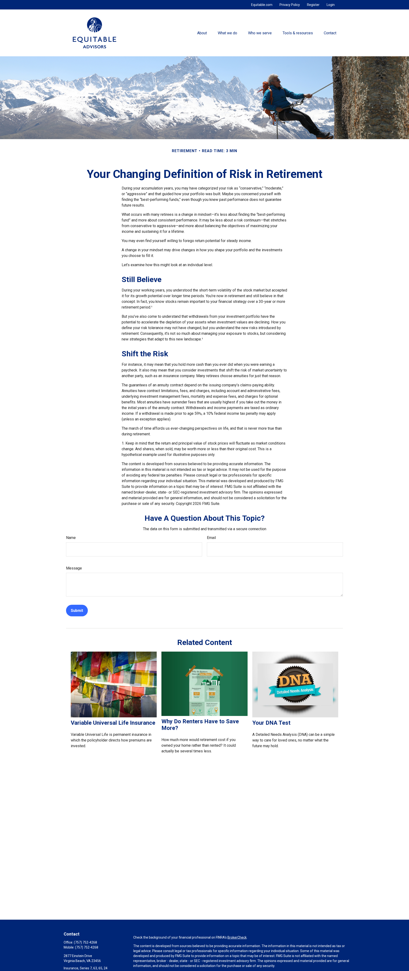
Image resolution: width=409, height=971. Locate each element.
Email (211, 537)
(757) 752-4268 (85, 942)
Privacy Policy (290, 5)
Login (331, 5)
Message (74, 568)
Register (313, 5)
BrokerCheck (237, 937)
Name (71, 537)
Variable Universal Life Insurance (113, 722)
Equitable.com (261, 5)
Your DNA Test (271, 722)
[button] (202, 33)
